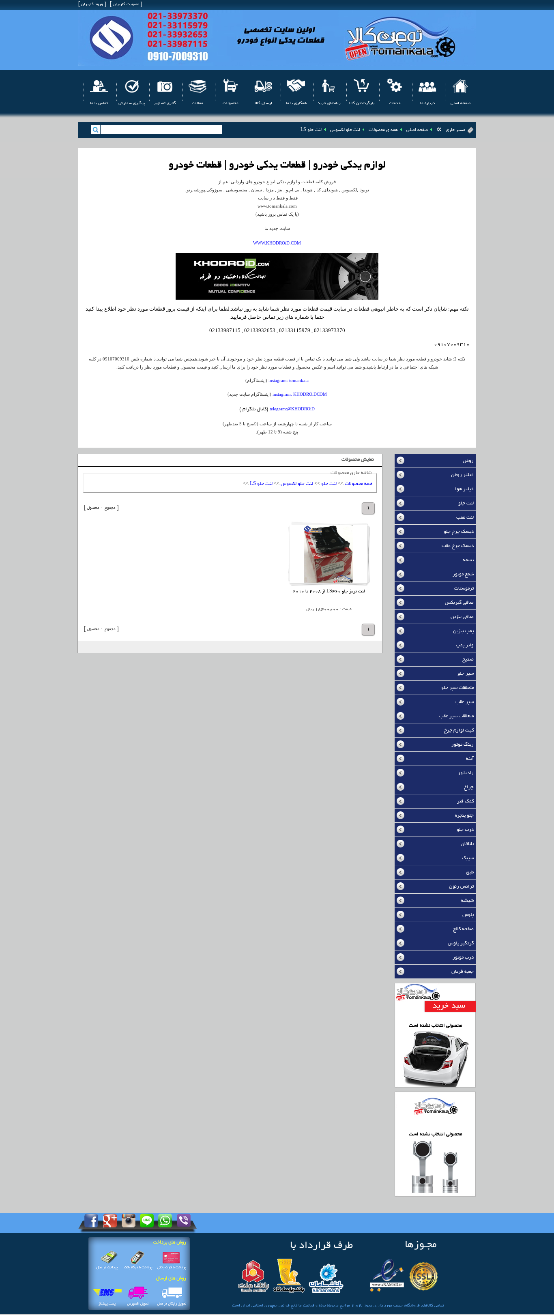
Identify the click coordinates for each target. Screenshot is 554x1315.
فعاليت (308, 1306)
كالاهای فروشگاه (419, 1306)
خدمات (395, 103)
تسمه (468, 560)
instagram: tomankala (288, 380)
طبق (470, 872)
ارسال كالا (263, 103)
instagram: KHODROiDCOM (300, 394)
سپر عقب (464, 702)
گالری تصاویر (165, 103)
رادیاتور (466, 773)
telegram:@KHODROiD (292, 408)
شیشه (467, 900)
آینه (470, 759)
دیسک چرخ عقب (458, 546)
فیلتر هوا (464, 489)
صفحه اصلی (460, 103)
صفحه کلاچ (463, 929)
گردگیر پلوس (461, 943)
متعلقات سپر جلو (457, 688)
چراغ (469, 787)
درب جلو (465, 829)
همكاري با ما (296, 103)
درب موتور (463, 957)
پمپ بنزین (463, 631)
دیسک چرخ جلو (459, 531)
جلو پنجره (464, 815)
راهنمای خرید (329, 103)
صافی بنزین (462, 617)
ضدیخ (468, 659)
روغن (468, 460)
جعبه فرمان (462, 971)
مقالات (197, 103)
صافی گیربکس (459, 602)
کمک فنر (465, 801)
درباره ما (427, 103)
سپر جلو (465, 673)
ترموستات (464, 588)
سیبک (468, 858)
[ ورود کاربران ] (92, 4)
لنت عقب (465, 517)
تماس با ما (99, 103)
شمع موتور (463, 574)
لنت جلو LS (311, 130)
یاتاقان (467, 844)
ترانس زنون (461, 886)
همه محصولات (358, 484)
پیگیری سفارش (131, 103)
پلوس (468, 915)
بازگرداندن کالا (361, 103)
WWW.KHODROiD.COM (277, 242)
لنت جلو (466, 503)
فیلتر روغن (462, 475)
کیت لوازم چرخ (459, 730)
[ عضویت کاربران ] (126, 4)
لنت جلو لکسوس (345, 130)
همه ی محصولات (383, 130)
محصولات (230, 103)
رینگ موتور (462, 744)
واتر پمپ (465, 645)
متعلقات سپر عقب (456, 716)
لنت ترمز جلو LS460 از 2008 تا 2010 (329, 591)
